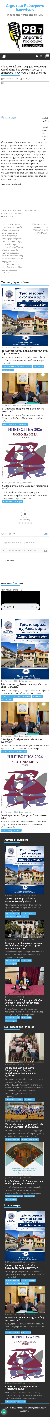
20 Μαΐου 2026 (12, 1178)
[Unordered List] (19, 550)
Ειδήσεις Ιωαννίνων (10, 210)
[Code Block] (25, 550)
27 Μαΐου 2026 (12, 1121)
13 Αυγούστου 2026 (11, 483)
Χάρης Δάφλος (27, 347)
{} (31, 550)
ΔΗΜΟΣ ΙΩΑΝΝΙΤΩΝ (9, 366)
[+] (34, 550)
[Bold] (3, 550)
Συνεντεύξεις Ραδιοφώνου (11, 213)
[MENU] (47, 56)
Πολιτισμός (34, 210)
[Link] (28, 550)
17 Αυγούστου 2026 (11, 347)
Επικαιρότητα (23, 210)
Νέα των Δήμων (8, 370)
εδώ (20, 589)
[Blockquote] (22, 550)
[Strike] (12, 550)
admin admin (27, 405)
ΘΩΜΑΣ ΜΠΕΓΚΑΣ (10, 216)
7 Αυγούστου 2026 (14, 940)
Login (45, 534)
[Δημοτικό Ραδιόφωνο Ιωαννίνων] (3, 56)
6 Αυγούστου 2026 (14, 997)
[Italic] (6, 550)
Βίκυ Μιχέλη (27, 79)
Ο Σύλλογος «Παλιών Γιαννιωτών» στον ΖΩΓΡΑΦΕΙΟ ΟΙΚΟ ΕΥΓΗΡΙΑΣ (39, 228)
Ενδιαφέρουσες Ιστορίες (14, 1099)
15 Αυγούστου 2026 (11, 405)
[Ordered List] (15, 550)
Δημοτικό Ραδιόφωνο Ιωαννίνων (25, 7)
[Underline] (9, 550)
